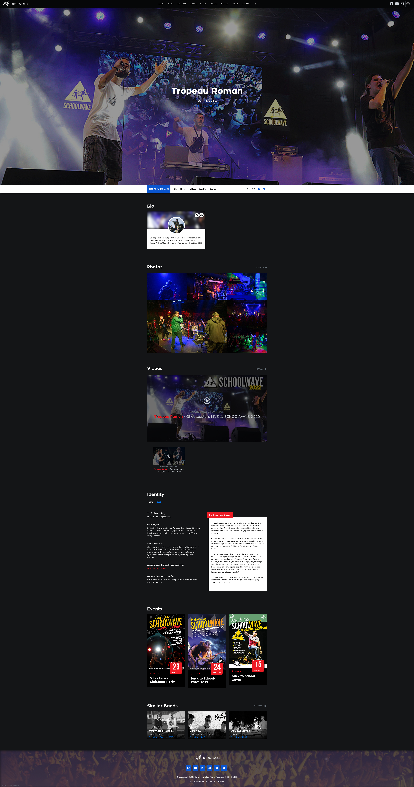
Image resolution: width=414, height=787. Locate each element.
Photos (183, 189)
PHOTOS (224, 4)
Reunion (163, 737)
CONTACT (246, 4)
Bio (175, 189)
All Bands (258, 706)
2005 (244, 737)
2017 (171, 737)
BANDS (203, 4)
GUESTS (213, 4)
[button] (408, 4)
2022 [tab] (159, 502)
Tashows (15, 786)
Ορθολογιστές (240, 731)
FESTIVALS (181, 4)
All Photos (260, 267)
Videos (193, 189)
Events (213, 189)
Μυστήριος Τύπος (160, 731)
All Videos (260, 369)
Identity (202, 189)
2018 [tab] (151, 502)
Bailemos (151, 568)
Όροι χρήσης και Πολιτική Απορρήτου (207, 781)
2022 (209, 106)
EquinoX (195, 731)
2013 (203, 737)
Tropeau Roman (168, 416)
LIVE (221, 412)
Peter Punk (161, 568)
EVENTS (193, 4)
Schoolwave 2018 (166, 466)
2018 (216, 106)
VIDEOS (235, 4)
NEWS (171, 4)
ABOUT (161, 4)
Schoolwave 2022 (202, 412)
